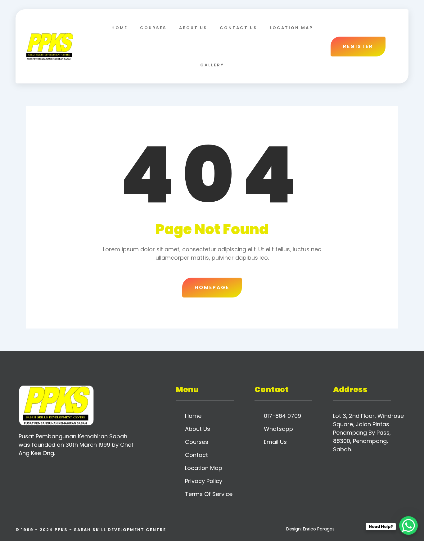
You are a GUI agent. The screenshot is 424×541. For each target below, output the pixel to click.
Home (119, 28)
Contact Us (238, 28)
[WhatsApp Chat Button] (408, 525)
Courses (153, 28)
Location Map (291, 28)
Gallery (212, 65)
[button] (395, 46)
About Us (193, 28)
